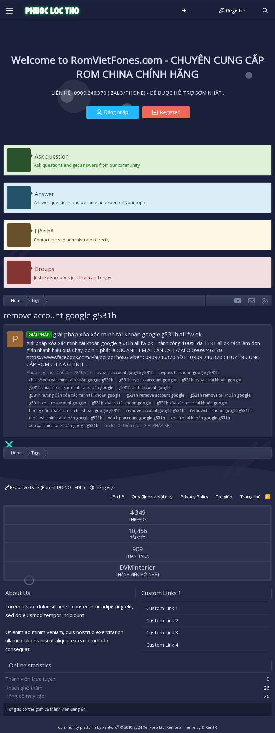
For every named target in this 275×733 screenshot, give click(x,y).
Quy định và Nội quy (152, 497)
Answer (44, 194)
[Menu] (9, 10)
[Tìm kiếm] (265, 10)
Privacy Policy (194, 497)
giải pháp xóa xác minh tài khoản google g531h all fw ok (115, 334)
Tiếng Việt (104, 487)
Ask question (52, 156)
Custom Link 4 (162, 644)
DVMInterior (137, 567)
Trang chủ (250, 497)
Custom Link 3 (162, 632)
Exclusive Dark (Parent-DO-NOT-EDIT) (47, 487)
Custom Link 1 (162, 608)
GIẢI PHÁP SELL (158, 425)
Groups (44, 269)
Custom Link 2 (162, 620)
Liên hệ (44, 231)
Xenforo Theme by (192, 727)
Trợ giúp (224, 497)
